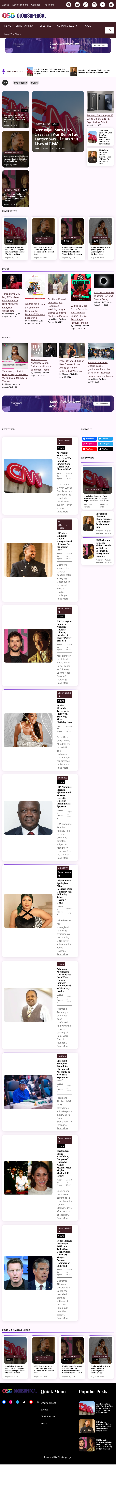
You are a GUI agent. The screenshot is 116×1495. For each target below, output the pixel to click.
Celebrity (63, 867)
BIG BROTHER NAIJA (13, 152)
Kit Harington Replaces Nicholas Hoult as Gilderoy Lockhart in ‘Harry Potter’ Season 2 (95, 71)
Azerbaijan (21, 82)
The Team (48, 4)
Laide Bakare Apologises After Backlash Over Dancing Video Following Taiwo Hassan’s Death (64, 891)
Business (62, 777)
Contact (35, 4)
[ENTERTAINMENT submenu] (36, 25)
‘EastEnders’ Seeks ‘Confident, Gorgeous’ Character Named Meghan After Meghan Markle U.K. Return (64, 1163)
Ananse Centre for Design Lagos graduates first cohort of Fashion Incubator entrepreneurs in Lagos (100, 369)
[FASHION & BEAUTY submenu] (79, 25)
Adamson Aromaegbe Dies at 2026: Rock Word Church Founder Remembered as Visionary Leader (64, 980)
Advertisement (20, 4)
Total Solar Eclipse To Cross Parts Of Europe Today (104, 296)
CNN (35, 82)
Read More (62, 511)
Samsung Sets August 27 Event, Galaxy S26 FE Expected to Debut (100, 119)
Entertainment (12, 111)
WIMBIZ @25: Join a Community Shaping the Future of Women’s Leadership (35, 311)
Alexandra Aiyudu (41, 148)
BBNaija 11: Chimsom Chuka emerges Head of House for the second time (51, 71)
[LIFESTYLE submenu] (53, 25)
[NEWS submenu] (13, 25)
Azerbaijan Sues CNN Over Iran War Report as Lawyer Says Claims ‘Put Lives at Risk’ (15, 118)
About (5, 4)
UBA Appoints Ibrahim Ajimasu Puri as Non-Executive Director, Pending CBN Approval (64, 797)
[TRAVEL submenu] (92, 25)
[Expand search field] (109, 30)
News (24, 111)
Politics (62, 1056)
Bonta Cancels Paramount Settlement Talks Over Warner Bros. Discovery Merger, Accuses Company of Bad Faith (64, 1253)
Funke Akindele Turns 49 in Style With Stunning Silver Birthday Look (100, 250)
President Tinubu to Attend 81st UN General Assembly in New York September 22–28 (63, 1070)
